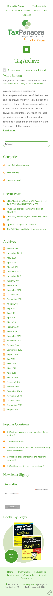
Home (10, 572)
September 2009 (15, 405)
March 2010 (12, 377)
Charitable (28, 575)
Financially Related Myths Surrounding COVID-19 (28, 218)
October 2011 (13, 295)
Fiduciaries (40, 572)
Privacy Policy (30, 584)
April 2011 (11, 318)
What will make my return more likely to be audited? (27, 434)
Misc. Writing (13, 172)
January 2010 (13, 387)
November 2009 (14, 396)
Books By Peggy (15, 6)
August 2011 (12, 304)
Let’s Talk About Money (17, 11)
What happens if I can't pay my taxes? (26, 466)
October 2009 (13, 400)
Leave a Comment (36, 84)
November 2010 (14, 341)
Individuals (24, 572)
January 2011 (12, 331)
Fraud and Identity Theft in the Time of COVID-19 (25, 210)
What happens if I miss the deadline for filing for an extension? (28, 449)
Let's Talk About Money (14, 84)
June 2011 (11, 313)
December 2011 (14, 290)
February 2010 (13, 382)
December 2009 (14, 391)
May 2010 (11, 368)
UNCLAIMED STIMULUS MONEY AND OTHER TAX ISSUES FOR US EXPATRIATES (27, 202)
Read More (9, 131)
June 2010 (11, 364)
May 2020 (11, 258)
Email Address (11, 493)
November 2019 (14, 276)
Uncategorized (14, 180)
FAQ (46, 11)
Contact (26, 15)
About (36, 11)
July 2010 (11, 359)
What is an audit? (17, 441)
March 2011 (12, 322)
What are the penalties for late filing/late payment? (26, 458)
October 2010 (13, 345)
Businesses (13, 575)
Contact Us (26, 578)
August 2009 (13, 410)
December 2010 (14, 336)
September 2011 (14, 299)
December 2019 (14, 272)
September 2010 (14, 350)
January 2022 (13, 249)
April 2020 (11, 262)
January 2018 (13, 281)
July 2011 (11, 308)
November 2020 (14, 253)
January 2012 (13, 285)
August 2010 (12, 354)
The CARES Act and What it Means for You (26, 229)
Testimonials (39, 6)
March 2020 (12, 267)
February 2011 (13, 327)
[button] (26, 49)
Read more (11, 556)
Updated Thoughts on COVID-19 (22, 224)
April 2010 (11, 373)
